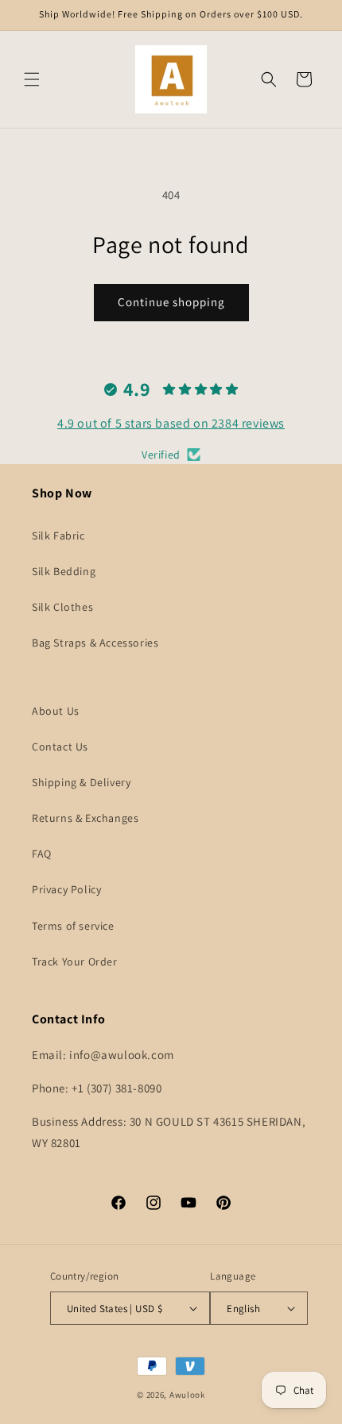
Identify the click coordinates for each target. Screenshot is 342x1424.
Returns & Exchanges (85, 818)
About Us (56, 711)
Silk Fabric (58, 535)
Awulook (187, 1394)
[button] (31, 79)
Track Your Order (75, 961)
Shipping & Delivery (81, 782)
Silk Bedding (63, 571)
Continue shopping (171, 301)
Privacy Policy (66, 889)
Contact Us (60, 746)
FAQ (42, 853)
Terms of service (73, 926)
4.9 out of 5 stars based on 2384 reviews (171, 423)
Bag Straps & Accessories (95, 642)
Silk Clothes (62, 607)
